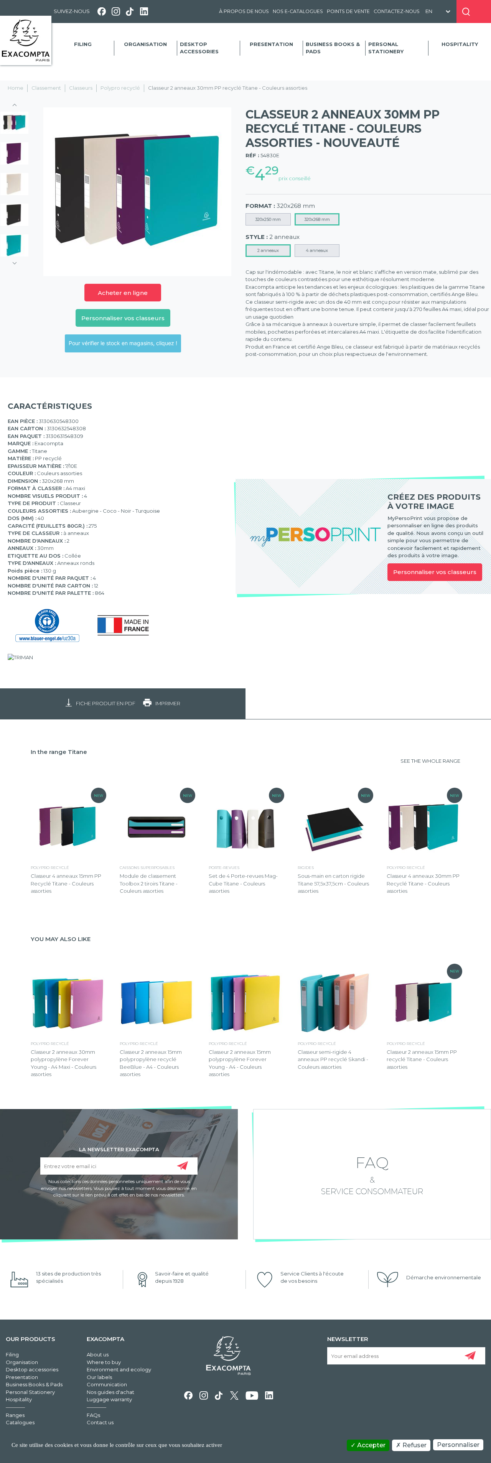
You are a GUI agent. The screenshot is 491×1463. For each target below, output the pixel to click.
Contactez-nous (397, 11)
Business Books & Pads (333, 48)
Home (15, 88)
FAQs (93, 1415)
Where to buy (104, 1362)
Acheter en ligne (123, 292)
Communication (107, 1384)
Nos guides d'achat (110, 1392)
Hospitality (460, 44)
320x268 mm (317, 219)
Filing (83, 44)
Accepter (371, 1445)
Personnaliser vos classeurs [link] (434, 572)
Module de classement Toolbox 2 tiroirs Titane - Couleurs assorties (149, 883)
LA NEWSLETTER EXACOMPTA (119, 1149)
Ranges (15, 1415)
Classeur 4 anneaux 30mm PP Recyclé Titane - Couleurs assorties (423, 883)
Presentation (271, 44)
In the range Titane (59, 751)
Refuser (414, 1445)
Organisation (145, 44)
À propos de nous (244, 11)
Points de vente (348, 11)
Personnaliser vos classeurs (123, 318)
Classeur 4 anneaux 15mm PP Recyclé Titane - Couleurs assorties (66, 883)
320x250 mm (268, 219)
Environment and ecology (119, 1369)
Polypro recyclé (120, 88)
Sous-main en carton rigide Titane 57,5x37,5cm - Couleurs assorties (333, 883)
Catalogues (20, 1422)
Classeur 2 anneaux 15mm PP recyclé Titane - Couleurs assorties (422, 1059)
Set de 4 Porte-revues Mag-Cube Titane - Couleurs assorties (243, 883)
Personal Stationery (386, 48)
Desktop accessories (199, 48)
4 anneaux (317, 250)
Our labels (99, 1377)
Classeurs (80, 88)
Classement (46, 88)
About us (98, 1354)
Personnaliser (458, 1444)
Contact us (100, 1422)
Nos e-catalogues (298, 11)
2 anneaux (268, 250)
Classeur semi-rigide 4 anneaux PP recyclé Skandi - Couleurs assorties (333, 1059)
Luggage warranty (109, 1399)
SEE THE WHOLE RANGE (430, 761)
